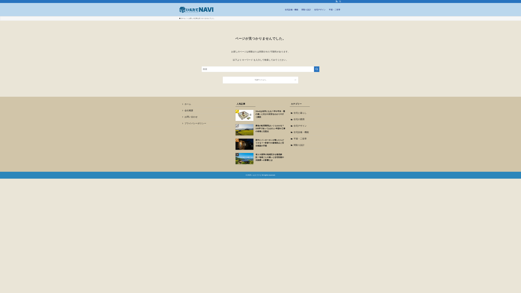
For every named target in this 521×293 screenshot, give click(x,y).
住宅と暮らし (300, 113)
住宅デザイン (300, 126)
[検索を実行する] (316, 69)
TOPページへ (260, 80)
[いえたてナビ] (196, 9)
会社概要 (189, 110)
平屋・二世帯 (300, 139)
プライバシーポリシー (195, 123)
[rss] (336, 1)
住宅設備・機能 (301, 132)
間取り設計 (299, 145)
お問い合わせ (191, 117)
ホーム (188, 104)
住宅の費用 (299, 119)
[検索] (340, 1)
